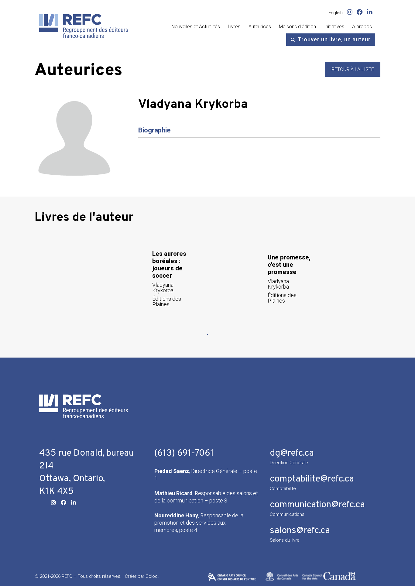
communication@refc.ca (317, 505)
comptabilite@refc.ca (312, 479)
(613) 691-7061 (184, 453)
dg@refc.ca (292, 453)
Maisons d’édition (297, 26)
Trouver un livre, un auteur (334, 39)
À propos (362, 26)
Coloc (152, 576)
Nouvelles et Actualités (195, 26)
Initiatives (334, 26)
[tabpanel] (150, 278)
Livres (234, 26)
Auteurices (260, 26)
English (335, 12)
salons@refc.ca (300, 530)
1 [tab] (207, 335)
